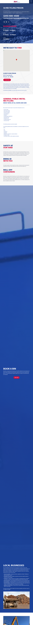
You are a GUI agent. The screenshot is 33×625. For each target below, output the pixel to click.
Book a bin (16, 377)
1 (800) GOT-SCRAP (7, 589)
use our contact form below (15, 11)
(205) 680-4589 (11, 16)
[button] (31, 1)
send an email (24, 11)
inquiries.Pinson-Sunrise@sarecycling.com (16, 18)
